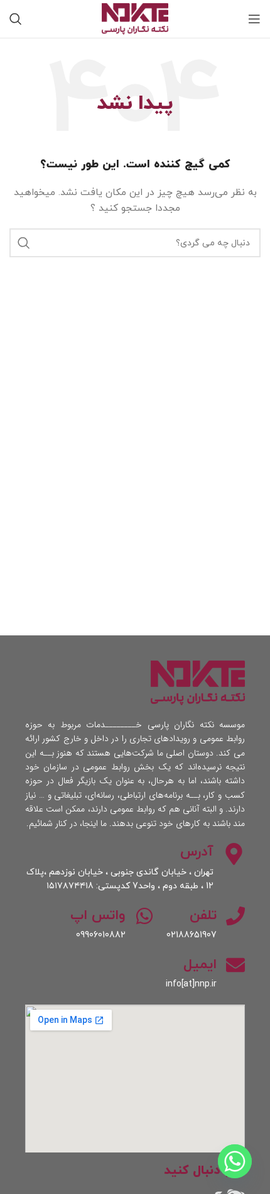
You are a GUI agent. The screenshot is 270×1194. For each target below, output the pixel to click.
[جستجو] (15, 18)
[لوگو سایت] (135, 18)
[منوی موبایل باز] (254, 18)
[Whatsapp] (235, 1161)
